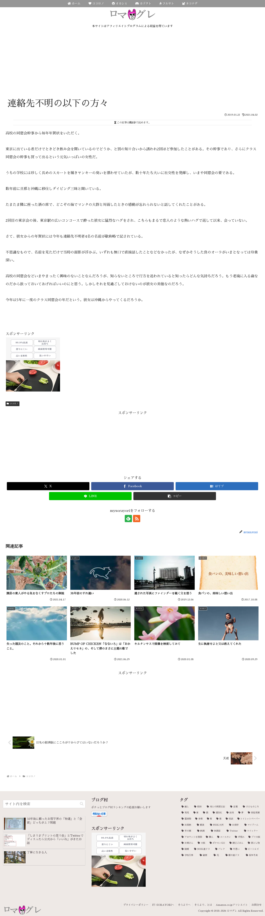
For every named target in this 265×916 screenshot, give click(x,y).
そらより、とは (203, 905)
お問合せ (256, 905)
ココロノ (14, 404)
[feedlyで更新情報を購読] (128, 518)
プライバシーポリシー (135, 905)
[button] (174, 496)
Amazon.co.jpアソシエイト (232, 905)
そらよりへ (184, 905)
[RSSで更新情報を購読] (136, 518)
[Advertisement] (132, 68)
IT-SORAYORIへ (163, 905)
